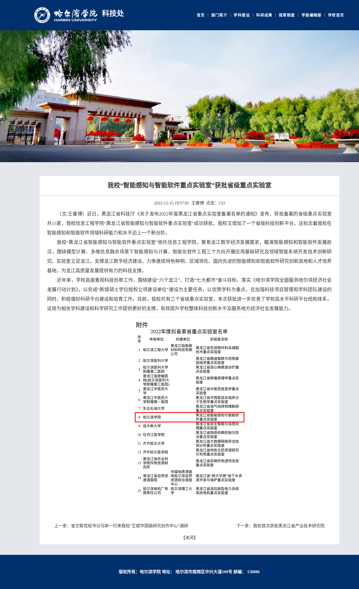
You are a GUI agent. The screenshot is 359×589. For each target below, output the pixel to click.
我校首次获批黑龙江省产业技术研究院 (289, 526)
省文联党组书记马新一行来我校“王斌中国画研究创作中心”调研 (129, 526)
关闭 (189, 537)
